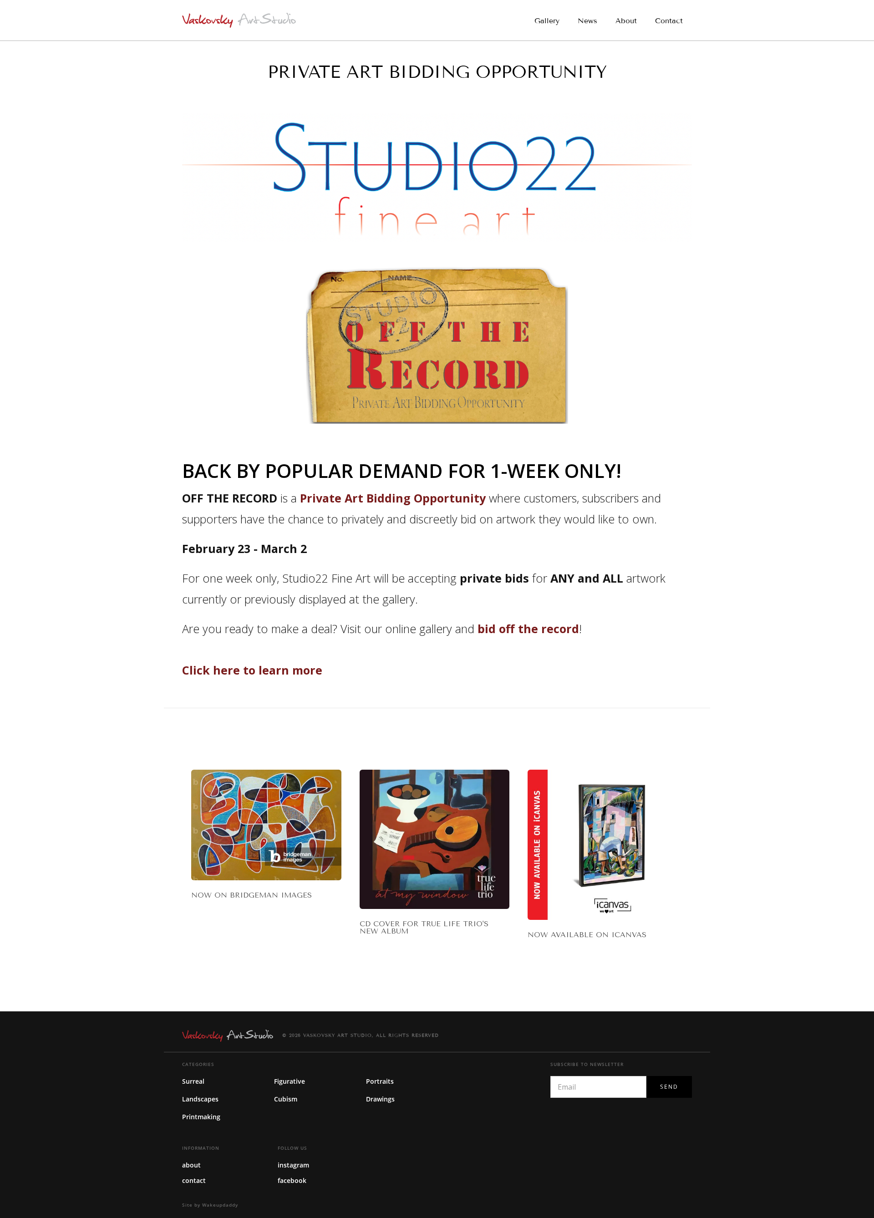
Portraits (380, 1081)
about (191, 1165)
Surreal (193, 1081)
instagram (293, 1165)
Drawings (380, 1099)
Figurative (289, 1081)
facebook (292, 1180)
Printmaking (201, 1116)
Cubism (285, 1099)
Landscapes (200, 1099)
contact (194, 1180)
